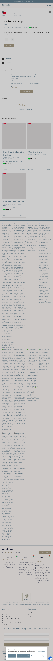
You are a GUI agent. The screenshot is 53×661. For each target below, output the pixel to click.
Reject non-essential (23, 656)
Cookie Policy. (41, 651)
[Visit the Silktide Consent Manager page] (43, 656)
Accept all (12, 656)
